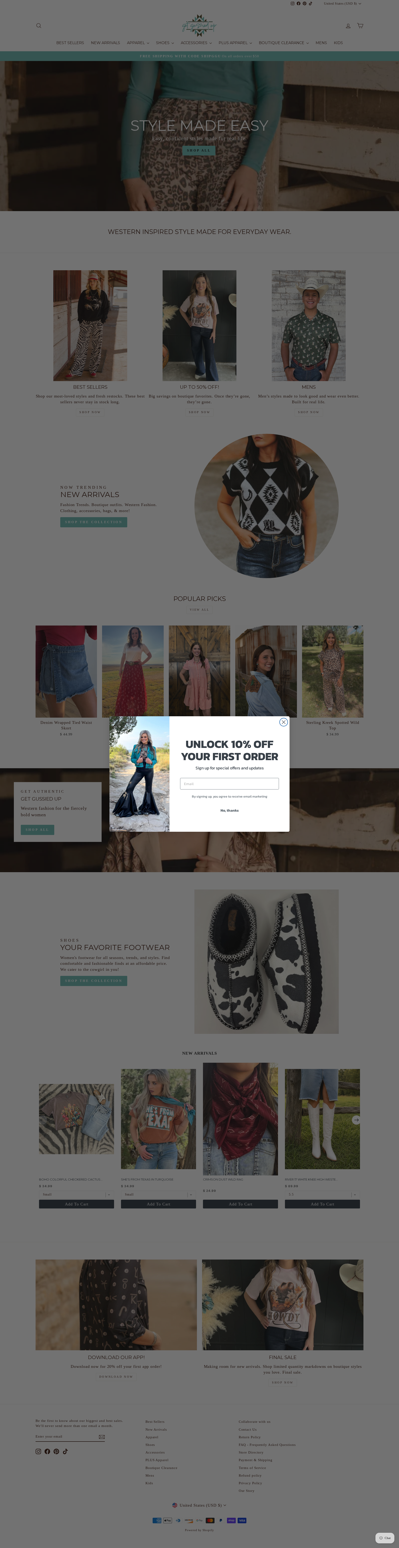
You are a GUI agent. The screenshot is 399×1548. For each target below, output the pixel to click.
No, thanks (230, 810)
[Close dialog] (284, 722)
